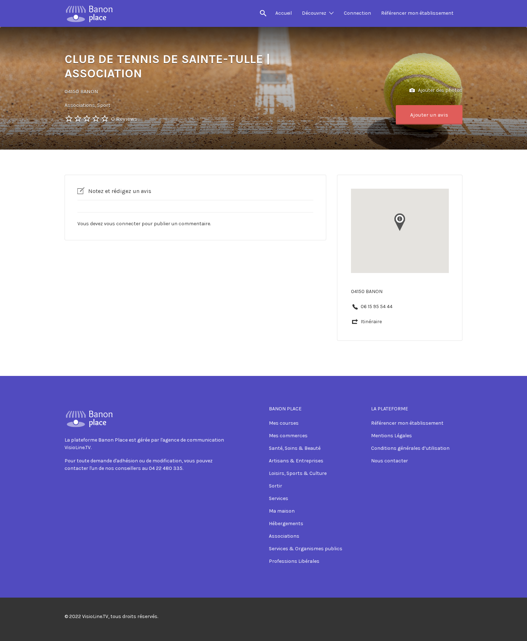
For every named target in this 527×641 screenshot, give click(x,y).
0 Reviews (124, 119)
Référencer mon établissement (417, 13)
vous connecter (122, 224)
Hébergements (286, 523)
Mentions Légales (391, 436)
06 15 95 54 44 (377, 306)
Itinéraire (371, 322)
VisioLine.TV (95, 616)
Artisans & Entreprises (296, 461)
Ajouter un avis (429, 115)
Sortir (275, 486)
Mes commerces (288, 436)
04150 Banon (81, 91)
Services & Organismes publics (305, 549)
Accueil (283, 13)
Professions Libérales (294, 561)
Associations (284, 536)
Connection (357, 13)
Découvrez (314, 13)
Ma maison (282, 511)
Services (278, 498)
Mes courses (284, 423)
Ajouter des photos (439, 90)
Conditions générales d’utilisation (410, 448)
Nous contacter (389, 461)
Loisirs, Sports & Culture (298, 473)
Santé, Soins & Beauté (295, 448)
